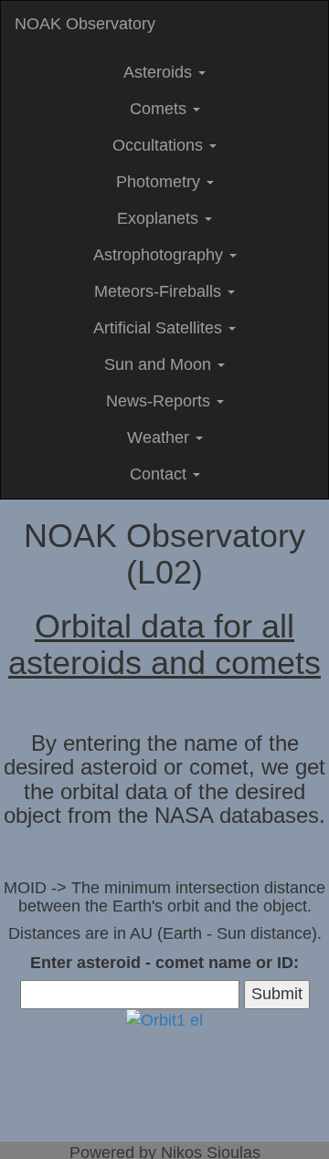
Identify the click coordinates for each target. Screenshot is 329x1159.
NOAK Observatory (85, 24)
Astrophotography (160, 255)
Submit (276, 994)
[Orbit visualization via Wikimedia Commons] (164, 1020)
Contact (160, 474)
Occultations (159, 145)
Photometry (160, 182)
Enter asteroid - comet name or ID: (164, 963)
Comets (160, 109)
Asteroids (159, 72)
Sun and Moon (160, 364)
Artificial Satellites (160, 328)
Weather (160, 437)
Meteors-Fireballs (160, 291)
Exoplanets (160, 218)
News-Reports (160, 401)
